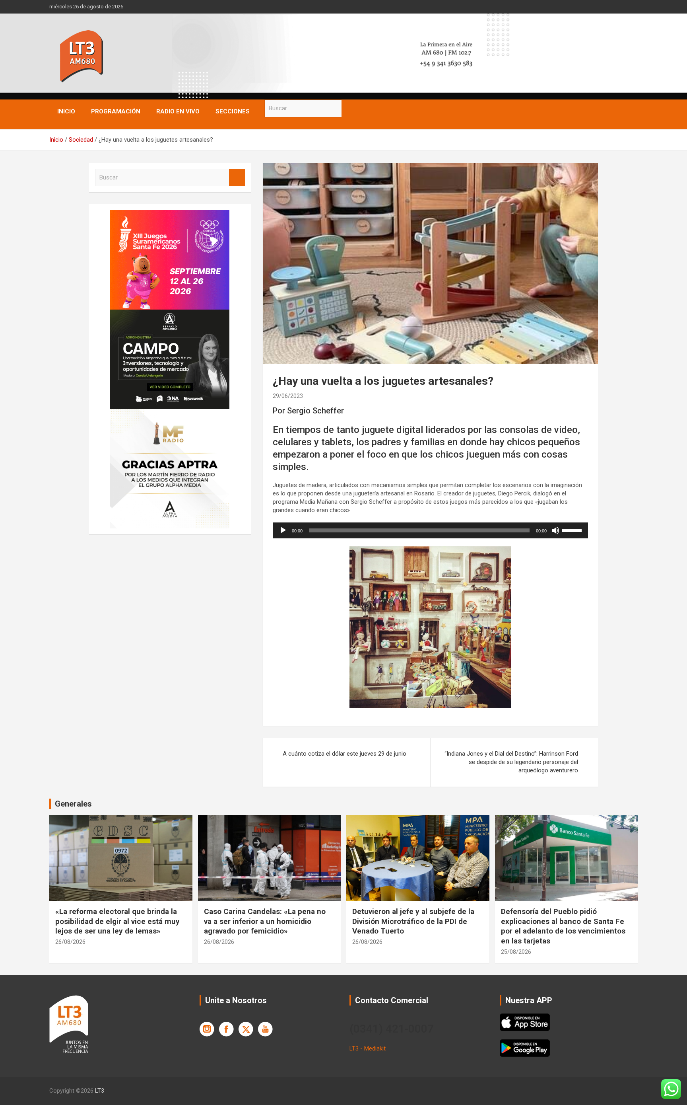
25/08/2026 (516, 952)
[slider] (573, 529)
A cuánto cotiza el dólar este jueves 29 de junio (344, 753)
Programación (115, 111)
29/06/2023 (288, 396)
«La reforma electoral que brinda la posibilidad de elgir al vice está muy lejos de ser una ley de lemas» (117, 921)
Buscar (349, 108)
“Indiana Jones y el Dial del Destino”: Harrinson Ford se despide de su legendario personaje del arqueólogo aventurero (511, 762)
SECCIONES (232, 111)
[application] (430, 530)
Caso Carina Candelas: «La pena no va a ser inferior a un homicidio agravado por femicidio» (265, 921)
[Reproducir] (283, 530)
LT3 (99, 1090)
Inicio (66, 111)
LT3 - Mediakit (367, 1048)
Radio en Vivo (178, 111)
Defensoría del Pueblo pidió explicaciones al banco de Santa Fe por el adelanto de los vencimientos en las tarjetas (563, 926)
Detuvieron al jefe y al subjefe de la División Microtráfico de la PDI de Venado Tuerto (413, 921)
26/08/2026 (70, 942)
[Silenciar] (555, 530)
